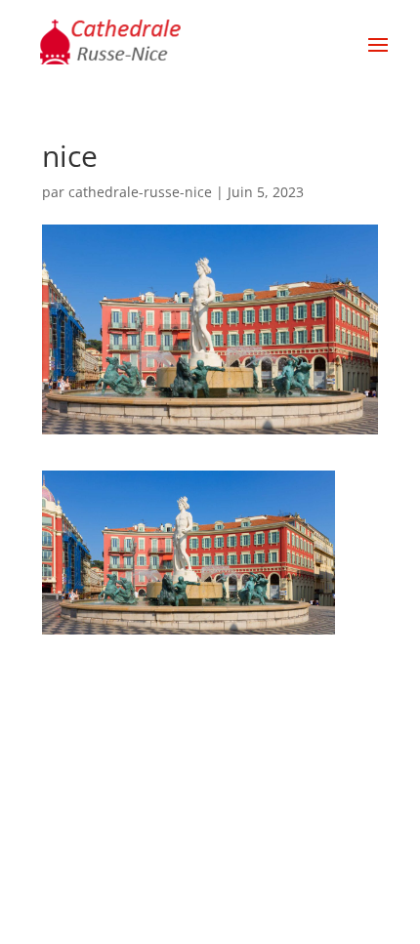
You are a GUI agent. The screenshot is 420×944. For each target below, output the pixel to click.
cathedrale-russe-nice (140, 192)
